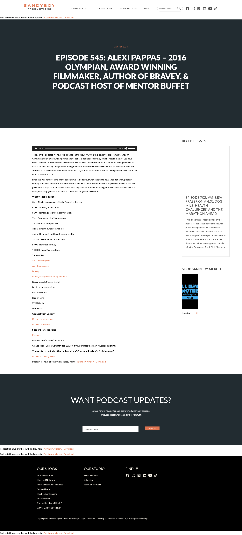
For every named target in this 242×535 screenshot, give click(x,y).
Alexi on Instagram (41, 260)
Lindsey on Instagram (42, 319)
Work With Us (128, 8)
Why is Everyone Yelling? (49, 507)
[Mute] (125, 148)
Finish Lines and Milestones (50, 484)
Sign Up (152, 428)
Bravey (35, 271)
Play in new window (52, 17)
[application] (84, 148)
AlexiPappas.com (40, 265)
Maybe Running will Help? (49, 503)
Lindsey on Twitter (41, 324)
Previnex (36, 335)
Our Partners (104, 8)
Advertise (88, 480)
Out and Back (43, 489)
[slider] (132, 148)
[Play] (35, 148)
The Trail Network (46, 480)
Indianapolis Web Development (110, 518)
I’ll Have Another (45, 475)
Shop (147, 8)
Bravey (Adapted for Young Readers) (49, 276)
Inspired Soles (43, 498)
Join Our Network (92, 484)
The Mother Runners (47, 493)
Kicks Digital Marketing (137, 518)
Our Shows (77, 8)
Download (69, 17)
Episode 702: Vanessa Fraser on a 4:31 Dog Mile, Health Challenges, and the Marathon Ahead (204, 205)
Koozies (186, 313)
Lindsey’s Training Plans (43, 356)
